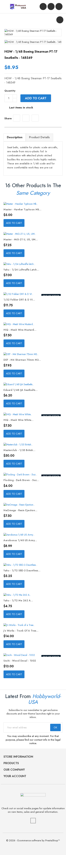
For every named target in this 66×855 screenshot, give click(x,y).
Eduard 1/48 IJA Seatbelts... (21, 390)
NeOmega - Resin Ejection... (20, 510)
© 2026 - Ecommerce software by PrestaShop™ (33, 840)
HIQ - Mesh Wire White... (18, 420)
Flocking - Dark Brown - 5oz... (21, 480)
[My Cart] (58, 6)
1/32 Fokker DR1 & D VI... (19, 299)
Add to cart (35, 98)
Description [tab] (14, 137)
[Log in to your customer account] (43, 6)
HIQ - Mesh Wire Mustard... (20, 330)
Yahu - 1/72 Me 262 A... (18, 600)
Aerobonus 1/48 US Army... (20, 540)
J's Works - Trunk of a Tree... (21, 630)
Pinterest (35, 118)
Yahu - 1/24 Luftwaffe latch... (21, 269)
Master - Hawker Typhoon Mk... (23, 209)
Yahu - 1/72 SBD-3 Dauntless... (22, 570)
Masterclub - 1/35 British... (19, 450)
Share (16, 118)
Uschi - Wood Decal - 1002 (20, 660)
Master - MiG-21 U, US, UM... (21, 239)
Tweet (25, 118)
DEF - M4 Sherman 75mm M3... (22, 360)
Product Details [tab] (39, 137)
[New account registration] (51, 6)
